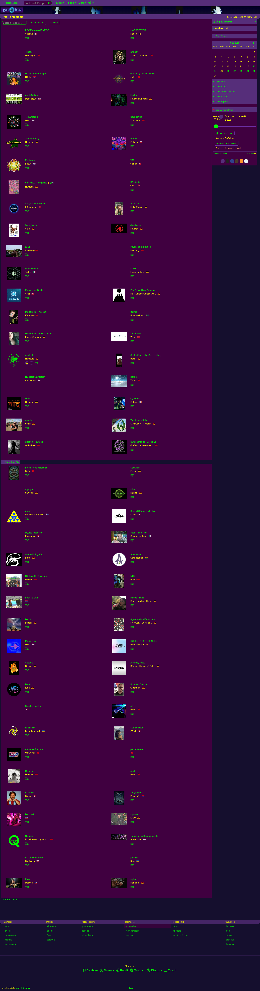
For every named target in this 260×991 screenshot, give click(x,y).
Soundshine (136, 116)
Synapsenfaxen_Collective (143, 441)
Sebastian (135, 467)
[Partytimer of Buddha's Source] (132, 691)
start (7, 926)
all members (132, 926)
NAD (27, 398)
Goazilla (29, 662)
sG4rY (133, 489)
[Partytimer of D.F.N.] (132, 276)
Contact (229, 935)
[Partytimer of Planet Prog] (27, 648)
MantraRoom (31, 268)
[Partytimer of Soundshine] (132, 124)
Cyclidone (135, 398)
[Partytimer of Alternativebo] (132, 561)
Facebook (92, 970)
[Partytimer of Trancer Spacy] (27, 146)
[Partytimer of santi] (27, 254)
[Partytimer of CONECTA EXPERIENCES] (132, 648)
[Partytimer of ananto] (27, 427)
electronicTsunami (34, 441)
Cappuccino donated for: (236, 116)
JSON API (230, 939)
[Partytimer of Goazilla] (27, 670)
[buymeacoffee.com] (233, 148)
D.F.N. (133, 268)
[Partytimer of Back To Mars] (27, 605)
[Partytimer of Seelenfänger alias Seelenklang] (132, 362)
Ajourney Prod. (137, 662)
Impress (230, 944)
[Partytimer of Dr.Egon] (132, 59)
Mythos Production (34, 532)
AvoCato (134, 203)
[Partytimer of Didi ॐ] (27, 626)
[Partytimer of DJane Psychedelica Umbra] (27, 341)
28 (241, 70)
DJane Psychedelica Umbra (38, 333)
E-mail (172, 970)
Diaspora (156, 970)
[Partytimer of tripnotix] (132, 821)
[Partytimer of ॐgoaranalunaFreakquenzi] (132, 626)
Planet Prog (31, 640)
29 (247, 70)
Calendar (51, 939)
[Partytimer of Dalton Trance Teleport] (27, 81)
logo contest (10, 935)
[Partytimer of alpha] (132, 886)
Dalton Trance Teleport (36, 73)
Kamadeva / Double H (35, 290)
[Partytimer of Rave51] (27, 691)
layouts (8, 930)
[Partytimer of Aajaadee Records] (27, 756)
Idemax (133, 311)
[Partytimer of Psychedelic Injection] (132, 254)
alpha (133, 879)
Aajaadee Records (34, 749)
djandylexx (135, 225)
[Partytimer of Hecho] (132, 102)
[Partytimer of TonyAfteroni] (132, 800)
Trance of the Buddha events (144, 835)
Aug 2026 (235, 42)
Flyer (49, 935)
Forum (175, 926)
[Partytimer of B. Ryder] (27, 800)
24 (215, 70)
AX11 (133, 705)
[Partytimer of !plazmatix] (27, 735)
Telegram (139, 970)
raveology (135, 181)
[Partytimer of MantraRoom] (27, 276)
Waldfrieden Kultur (139, 420)
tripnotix (134, 814)
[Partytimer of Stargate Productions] (27, 211)
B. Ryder (29, 792)
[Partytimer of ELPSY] (132, 146)
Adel (132, 770)
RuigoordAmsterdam (35, 376)
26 (228, 70)
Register (129, 935)
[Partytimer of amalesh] (36, 362)
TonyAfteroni (136, 792)
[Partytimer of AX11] (132, 713)
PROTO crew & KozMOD (37, 30)
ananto (28, 420)
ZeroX (28, 510)
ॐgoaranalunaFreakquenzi (143, 619)
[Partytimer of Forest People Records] (27, 475)
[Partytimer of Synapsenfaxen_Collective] (132, 449)
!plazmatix (30, 727)
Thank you (250, 153)
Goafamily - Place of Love (142, 73)
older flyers (87, 935)
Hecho (133, 95)
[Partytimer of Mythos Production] (27, 540)
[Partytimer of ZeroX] (27, 518)
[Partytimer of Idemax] (132, 319)
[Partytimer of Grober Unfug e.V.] (27, 561)
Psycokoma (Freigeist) (36, 311)
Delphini (29, 770)
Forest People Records (36, 467)
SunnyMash (31, 225)
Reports (85, 930)
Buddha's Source (138, 684)
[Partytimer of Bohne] (132, 384)
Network (109, 970)
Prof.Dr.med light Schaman (143, 290)
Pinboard (177, 930)
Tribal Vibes (136, 333)
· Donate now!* (226, 133)
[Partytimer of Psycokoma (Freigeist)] (27, 319)
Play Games (10, 944)
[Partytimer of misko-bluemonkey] (27, 865)
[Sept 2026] (253, 43)
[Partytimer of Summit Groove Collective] (132, 518)
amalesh (29, 355)
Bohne (133, 376)
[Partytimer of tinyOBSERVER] (132, 37)
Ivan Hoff (29, 814)
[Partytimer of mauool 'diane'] (132, 605)
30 (254, 70)
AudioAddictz (31, 95)
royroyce (29, 489)
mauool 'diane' (137, 597)
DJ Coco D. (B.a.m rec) (36, 575)
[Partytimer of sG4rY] (132, 496)
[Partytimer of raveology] (132, 189)
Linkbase (230, 926)
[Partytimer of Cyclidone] (132, 406)
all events (51, 926)
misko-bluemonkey (34, 857)
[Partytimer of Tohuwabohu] (27, 124)
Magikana (30, 160)
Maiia (27, 879)
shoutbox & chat (180, 935)
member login (132, 930)
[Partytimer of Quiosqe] (27, 843)
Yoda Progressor (138, 532)
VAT (132, 160)
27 (234, 70)
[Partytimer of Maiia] (27, 886)
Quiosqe (29, 835)
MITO (133, 575)
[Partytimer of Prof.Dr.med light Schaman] (132, 297)
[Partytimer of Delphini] (27, 778)
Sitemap (8, 939)
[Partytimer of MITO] (132, 583)
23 (254, 66)
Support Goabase (220, 153)
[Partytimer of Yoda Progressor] (132, 540)
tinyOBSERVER (138, 30)
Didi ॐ (28, 619)
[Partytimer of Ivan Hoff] (27, 821)
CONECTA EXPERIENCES (143, 640)
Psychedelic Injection (140, 246)
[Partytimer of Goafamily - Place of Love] (132, 81)
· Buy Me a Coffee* (228, 143)
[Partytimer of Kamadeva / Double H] (27, 297)
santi (27, 246)
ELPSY (133, 138)
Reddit (124, 970)
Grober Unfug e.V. (33, 554)
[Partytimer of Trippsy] (27, 59)
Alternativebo (136, 554)
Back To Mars (31, 597)
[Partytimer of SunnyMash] (27, 232)
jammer (134, 857)
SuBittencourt (136, 727)
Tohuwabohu (31, 116)
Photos (50, 930)
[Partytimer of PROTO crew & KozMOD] (27, 37)
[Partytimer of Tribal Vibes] (132, 341)
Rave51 (29, 684)
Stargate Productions (35, 203)
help (228, 930)
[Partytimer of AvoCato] (132, 211)
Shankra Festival (33, 705)
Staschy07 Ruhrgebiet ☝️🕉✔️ (40, 182)
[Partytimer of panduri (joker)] (132, 756)
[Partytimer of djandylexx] (132, 232)
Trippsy (28, 51)
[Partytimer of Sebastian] (132, 475)
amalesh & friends (23, 988)
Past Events (87, 926)
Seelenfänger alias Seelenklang (145, 355)
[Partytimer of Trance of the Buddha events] (132, 843)
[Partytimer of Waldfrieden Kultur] (132, 427)
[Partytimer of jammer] (132, 865)
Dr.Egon (134, 51)
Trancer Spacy (32, 138)
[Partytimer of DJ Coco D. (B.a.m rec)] (27, 583)
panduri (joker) (137, 749)
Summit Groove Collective (142, 510)
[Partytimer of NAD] (27, 406)
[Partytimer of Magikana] (27, 167)
